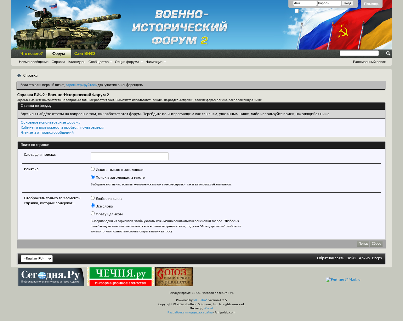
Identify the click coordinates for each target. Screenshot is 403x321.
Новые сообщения (33, 62)
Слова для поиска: (40, 155)
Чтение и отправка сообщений (47, 133)
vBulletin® (200, 300)
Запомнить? (308, 11)
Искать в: (31, 169)
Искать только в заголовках (119, 170)
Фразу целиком (109, 214)
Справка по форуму (36, 106)
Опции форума (127, 62)
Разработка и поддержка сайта (190, 312)
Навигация (153, 62)
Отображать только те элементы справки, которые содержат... (52, 200)
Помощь (371, 4)
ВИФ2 (351, 258)
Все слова (104, 206)
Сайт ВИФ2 (84, 53)
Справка (58, 62)
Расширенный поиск (369, 62)
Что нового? (31, 53)
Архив (364, 258)
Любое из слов (108, 199)
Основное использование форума (50, 122)
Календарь (76, 62)
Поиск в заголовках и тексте (120, 178)
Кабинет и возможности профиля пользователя (62, 127)
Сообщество (98, 62)
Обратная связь (330, 258)
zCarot (208, 308)
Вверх (377, 258)
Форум (58, 53)
